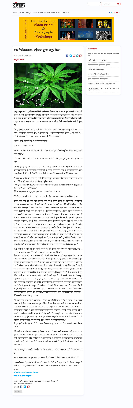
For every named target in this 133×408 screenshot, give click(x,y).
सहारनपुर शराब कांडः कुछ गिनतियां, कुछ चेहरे (99, 65)
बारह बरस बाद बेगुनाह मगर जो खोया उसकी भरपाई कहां (101, 83)
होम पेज (15, 13)
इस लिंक (24, 381)
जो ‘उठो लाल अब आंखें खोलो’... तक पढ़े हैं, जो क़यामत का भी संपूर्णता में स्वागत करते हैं (103, 89)
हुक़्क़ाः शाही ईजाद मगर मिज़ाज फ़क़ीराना (97, 79)
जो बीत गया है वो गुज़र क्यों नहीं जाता (97, 60)
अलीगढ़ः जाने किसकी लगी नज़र (96, 69)
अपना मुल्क (28, 13)
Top (128, 403)
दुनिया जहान (21, 13)
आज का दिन (18, 391)
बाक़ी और (65, 13)
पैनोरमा (40, 13)
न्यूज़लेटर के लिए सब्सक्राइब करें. (23, 383)
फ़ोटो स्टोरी (54, 13)
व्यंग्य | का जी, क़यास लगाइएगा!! (23, 376)
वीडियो (59, 13)
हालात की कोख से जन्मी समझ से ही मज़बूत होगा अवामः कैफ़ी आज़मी (103, 54)
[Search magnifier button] (118, 4)
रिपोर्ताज (35, 13)
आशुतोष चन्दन (19, 59)
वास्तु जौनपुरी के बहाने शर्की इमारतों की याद (98, 74)
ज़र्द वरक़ (46, 13)
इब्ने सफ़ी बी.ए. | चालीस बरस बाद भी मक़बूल (26, 372)
